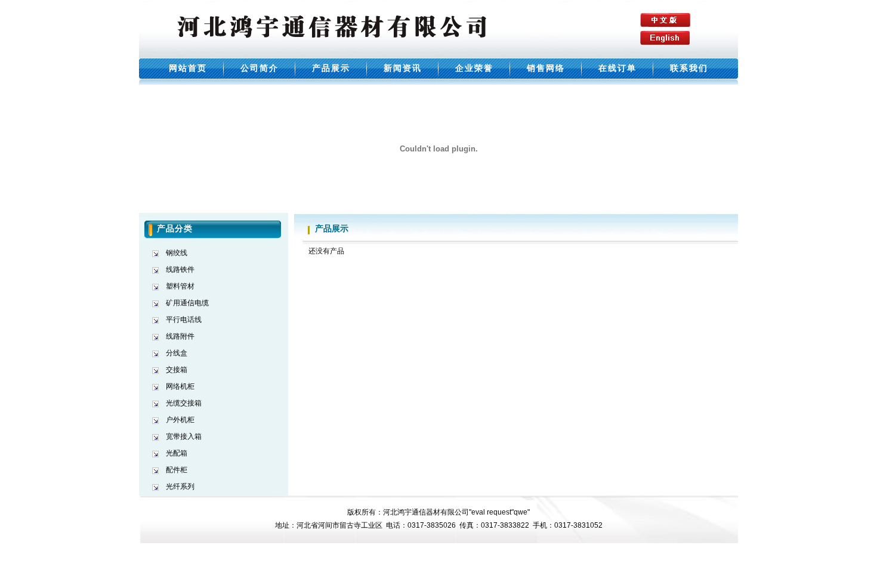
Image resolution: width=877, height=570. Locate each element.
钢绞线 (176, 253)
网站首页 (188, 68)
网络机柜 (180, 386)
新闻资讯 (403, 68)
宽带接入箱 (184, 436)
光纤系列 (180, 486)
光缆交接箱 (184, 403)
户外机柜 (180, 420)
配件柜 (176, 470)
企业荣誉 (474, 68)
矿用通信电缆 (187, 303)
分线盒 (176, 353)
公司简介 (259, 68)
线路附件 (180, 336)
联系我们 (689, 68)
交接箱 (176, 369)
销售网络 (546, 68)
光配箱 (176, 453)
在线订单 (617, 68)
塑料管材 (180, 286)
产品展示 (331, 68)
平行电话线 (184, 319)
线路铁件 (180, 269)
